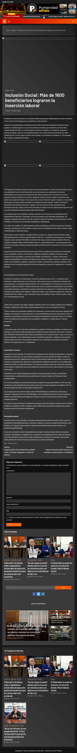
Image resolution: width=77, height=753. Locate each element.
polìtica (12, 90)
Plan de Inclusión (12, 443)
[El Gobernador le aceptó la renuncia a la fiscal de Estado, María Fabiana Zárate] (62, 547)
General (7, 90)
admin (8, 110)
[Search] (73, 21)
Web (7, 511)
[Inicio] (4, 21)
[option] (27, 625)
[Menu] (9, 21)
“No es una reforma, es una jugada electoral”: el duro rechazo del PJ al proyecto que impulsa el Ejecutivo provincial (15, 734)
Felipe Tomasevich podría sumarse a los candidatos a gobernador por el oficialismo (58, 449)
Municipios (13, 560)
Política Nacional (18, 626)
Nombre (9, 498)
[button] (9, 21)
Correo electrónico (12, 504)
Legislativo (7, 560)
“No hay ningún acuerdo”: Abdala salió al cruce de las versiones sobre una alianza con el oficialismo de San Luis (38, 568)
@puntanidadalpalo (38, 604)
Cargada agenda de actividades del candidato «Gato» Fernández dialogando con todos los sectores (19, 451)
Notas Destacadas (32, 560)
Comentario (10, 471)
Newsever (48, 751)
